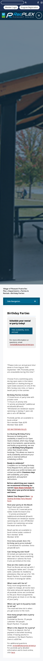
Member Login (11, 7)
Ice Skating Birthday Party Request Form (20, 498)
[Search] (26, 2)
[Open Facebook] (38, 2)
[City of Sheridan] (18, 15)
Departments (13, 291)
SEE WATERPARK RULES (17, 429)
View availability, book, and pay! (20, 331)
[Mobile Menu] (39, 15)
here (13, 652)
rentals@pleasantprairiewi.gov (22, 344)
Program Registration (29, 7)
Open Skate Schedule (23, 488)
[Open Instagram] (41, 2)
